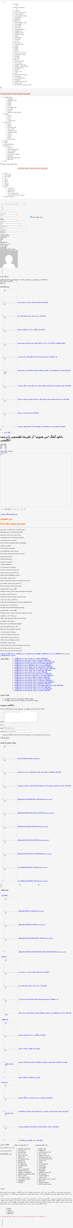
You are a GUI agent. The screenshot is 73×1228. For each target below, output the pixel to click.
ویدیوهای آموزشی (44, 1175)
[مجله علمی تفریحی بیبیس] (0, 87)
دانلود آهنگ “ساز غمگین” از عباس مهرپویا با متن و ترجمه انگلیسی (33, 680)
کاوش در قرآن (22, 1175)
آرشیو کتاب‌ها (42, 1173)
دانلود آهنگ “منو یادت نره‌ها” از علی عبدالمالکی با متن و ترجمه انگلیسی (34, 668)
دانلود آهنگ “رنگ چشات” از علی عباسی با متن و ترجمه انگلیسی (32, 670)
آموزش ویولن (27, 93)
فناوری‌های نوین (22, 1165)
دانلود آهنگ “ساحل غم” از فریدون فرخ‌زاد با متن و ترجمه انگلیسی (33, 663)
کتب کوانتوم (21, 1160)
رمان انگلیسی (4, 1019)
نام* (1, 724)
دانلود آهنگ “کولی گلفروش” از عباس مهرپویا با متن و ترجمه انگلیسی (34, 682)
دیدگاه (2, 721)
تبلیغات (9, 1210)
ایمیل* (2, 728)
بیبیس (68, 653)
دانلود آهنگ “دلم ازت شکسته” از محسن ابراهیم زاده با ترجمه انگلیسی (34, 661)
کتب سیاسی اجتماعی (45, 1157)
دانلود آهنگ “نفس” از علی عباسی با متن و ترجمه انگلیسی (30, 671)
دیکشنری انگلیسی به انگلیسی (26, 1173)
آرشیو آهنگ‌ (10, 1213)
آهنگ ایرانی (7, 432)
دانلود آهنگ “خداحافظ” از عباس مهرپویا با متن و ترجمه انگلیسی (32, 683)
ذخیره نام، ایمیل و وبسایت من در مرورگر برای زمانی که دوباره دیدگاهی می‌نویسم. (26, 734)
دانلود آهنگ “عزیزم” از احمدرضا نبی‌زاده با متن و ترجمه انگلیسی (32, 673)
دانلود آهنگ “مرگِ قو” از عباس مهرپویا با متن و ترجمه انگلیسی (32, 678)
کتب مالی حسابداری (45, 1152)
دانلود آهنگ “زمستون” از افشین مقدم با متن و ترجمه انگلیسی (32, 677)
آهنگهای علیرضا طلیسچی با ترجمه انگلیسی (27, 653)
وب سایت (3, 731)
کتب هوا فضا (21, 1162)
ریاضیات (20, 1167)
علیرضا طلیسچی (5, 655)
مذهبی (40, 1162)
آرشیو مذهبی (42, 1177)
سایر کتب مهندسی (23, 1170)
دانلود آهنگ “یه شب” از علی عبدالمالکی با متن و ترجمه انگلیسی (32, 665)
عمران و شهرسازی (23, 1158)
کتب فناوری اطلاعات (24, 1148)
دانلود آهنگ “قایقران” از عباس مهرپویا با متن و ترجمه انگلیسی (32, 690)
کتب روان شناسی (44, 1155)
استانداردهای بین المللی (24, 1172)
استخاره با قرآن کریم (24, 1178)
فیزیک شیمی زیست (23, 1168)
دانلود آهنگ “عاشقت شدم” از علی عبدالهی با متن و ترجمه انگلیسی (33, 666)
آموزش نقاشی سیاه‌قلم (18, 93)
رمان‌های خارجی (43, 1163)
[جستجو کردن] (24, 204)
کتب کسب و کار (22, 1155)
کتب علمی (3, 956)
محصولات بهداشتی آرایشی (6, 93)
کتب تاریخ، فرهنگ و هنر (45, 1158)
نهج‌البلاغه (20, 1182)
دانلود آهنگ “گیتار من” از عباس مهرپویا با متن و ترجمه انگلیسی (32, 687)
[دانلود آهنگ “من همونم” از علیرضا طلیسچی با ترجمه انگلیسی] (36, 506)
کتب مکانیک (21, 1157)
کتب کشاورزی (22, 1163)
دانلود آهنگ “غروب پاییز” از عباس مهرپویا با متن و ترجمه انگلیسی (33, 688)
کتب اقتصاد (42, 1150)
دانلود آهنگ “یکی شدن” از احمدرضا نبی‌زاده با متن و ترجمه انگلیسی (33, 675)
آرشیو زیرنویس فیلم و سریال (47, 1178)
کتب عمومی (4, 1082)
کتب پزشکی (21, 1150)
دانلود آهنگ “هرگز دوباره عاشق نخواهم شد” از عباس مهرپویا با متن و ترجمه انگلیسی (38, 685)
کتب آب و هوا (42, 1153)
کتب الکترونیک (22, 1152)
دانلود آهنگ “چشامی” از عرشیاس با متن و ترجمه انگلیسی (31, 658)
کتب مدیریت (21, 1153)
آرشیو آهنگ (42, 1170)
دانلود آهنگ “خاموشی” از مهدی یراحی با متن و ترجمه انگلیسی (32, 660)
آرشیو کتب (10, 1211)
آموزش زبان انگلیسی (45, 1172)
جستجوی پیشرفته (44, 1182)
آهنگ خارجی (4, 895)
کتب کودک (42, 1165)
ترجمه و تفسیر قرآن (24, 1177)
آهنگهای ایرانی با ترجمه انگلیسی (50, 653)
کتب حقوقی (42, 1148)
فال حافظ (42, 1180)
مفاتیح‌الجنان (21, 1180)
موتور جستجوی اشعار (45, 1184)
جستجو (9, 1208)
